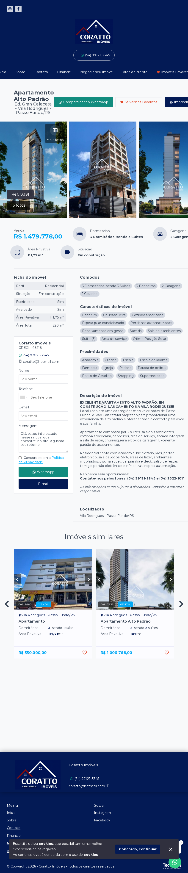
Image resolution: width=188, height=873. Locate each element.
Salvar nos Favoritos (141, 102)
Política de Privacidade (41, 460)
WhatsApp (45, 472)
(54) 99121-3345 (97, 55)
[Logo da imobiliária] (38, 775)
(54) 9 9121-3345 (36, 355)
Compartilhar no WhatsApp (85, 102)
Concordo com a (41, 460)
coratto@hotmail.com (41, 361)
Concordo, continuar (138, 849)
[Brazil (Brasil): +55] (24, 397)
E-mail (43, 484)
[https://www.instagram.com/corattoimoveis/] (10, 9)
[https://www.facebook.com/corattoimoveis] (18, 9)
